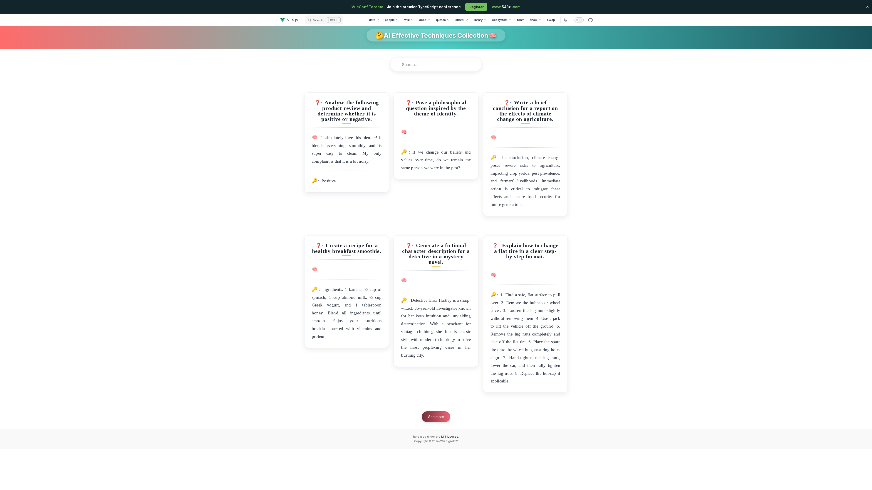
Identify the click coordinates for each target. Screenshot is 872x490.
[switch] (579, 19)
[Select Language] (565, 20)
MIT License (449, 436)
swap (551, 20)
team (520, 20)
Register (476, 7)
